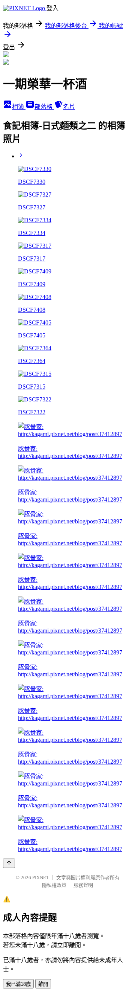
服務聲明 (83, 885)
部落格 (44, 107)
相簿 (19, 107)
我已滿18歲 (18, 984)
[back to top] (9, 863)
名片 (69, 107)
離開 (43, 984)
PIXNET (40, 877)
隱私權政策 (54, 885)
